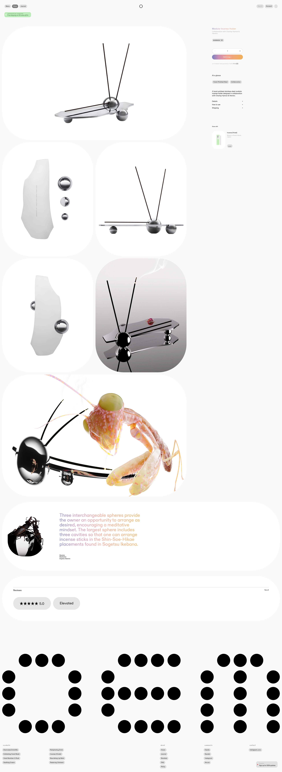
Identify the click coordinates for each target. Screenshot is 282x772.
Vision (163, 750)
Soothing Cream (9, 763)
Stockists (164, 758)
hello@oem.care (255, 750)
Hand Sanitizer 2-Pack (11, 758)
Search (260, 6)
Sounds (207, 754)
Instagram (208, 758)
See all (266, 590)
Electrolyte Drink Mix (11, 750)
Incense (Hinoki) (55, 754)
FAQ (162, 763)
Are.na (207, 763)
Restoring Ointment (56, 763)
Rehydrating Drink (56, 750)
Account (269, 6)
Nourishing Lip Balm (57, 758)
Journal (23, 6)
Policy (163, 767)
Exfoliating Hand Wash (11, 754)
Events (207, 750)
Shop (15, 6)
